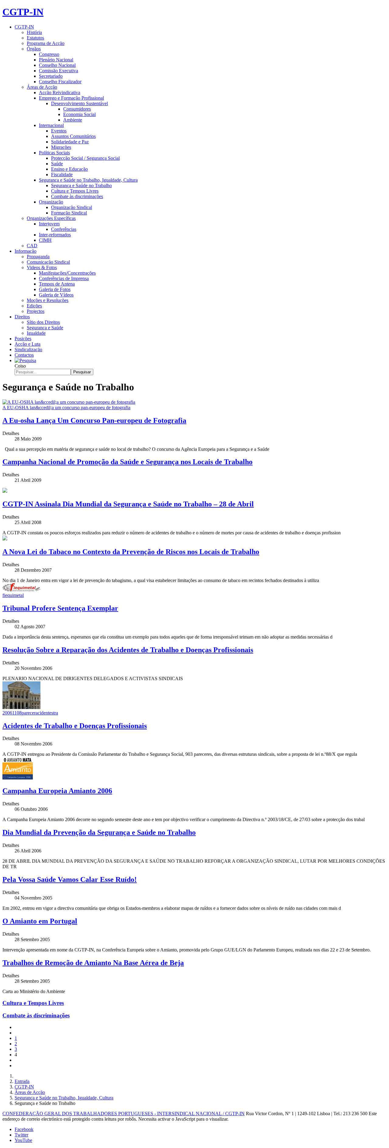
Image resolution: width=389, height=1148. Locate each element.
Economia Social (79, 114)
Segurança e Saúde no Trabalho (81, 185)
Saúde (57, 163)
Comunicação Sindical (48, 262)
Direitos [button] (22, 316)
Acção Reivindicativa (59, 92)
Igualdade (36, 333)
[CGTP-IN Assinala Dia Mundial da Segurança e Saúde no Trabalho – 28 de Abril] (4, 491)
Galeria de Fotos (55, 289)
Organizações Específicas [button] (51, 218)
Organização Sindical (71, 207)
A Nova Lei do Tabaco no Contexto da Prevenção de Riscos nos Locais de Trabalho (130, 552)
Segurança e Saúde (45, 327)
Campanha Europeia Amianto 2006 (57, 791)
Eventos (59, 130)
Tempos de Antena (57, 283)
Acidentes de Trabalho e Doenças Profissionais (74, 726)
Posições (23, 338)
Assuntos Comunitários (73, 136)
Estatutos (35, 37)
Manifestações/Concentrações (67, 273)
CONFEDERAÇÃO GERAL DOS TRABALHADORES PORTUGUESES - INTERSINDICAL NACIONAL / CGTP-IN (123, 1113)
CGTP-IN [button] (24, 26)
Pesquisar (82, 372)
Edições (34, 305)
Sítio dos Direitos (43, 322)
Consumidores (77, 108)
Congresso (49, 54)
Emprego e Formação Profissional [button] (71, 98)
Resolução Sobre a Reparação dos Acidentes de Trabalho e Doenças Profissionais (127, 650)
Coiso (20, 365)
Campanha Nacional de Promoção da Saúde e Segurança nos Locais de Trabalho (127, 462)
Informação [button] (25, 251)
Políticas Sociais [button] (54, 152)
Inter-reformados (55, 234)
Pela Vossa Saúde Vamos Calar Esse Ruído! (69, 879)
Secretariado (51, 76)
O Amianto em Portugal (39, 921)
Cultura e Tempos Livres (74, 191)
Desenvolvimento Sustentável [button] (79, 103)
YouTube (23, 1140)
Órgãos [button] (34, 48)
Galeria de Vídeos (56, 294)
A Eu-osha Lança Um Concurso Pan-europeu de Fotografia (94, 420)
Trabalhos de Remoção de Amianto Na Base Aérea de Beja (93, 963)
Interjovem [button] (49, 223)
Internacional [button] (51, 125)
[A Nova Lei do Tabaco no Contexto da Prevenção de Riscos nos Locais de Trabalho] (4, 538)
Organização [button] (51, 201)
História (34, 32)
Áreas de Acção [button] (42, 87)
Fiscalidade (62, 174)
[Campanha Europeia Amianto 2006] (17, 777)
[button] (25, 360)
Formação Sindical (69, 212)
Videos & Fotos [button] (42, 267)
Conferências (63, 229)
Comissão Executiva (58, 70)
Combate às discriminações (77, 196)
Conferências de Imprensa (64, 278)
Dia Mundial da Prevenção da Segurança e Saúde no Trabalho (99, 832)
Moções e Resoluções (47, 300)
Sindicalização (28, 349)
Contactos (24, 355)
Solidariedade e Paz (70, 141)
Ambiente (72, 119)
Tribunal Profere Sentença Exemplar (60, 608)
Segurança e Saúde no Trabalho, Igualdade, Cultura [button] (88, 180)
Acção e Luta (27, 344)
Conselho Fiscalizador (60, 81)
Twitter (21, 1134)
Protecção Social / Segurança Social (85, 158)
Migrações (61, 147)
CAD (32, 245)
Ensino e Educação (69, 169)
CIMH (45, 240)
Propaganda (38, 256)
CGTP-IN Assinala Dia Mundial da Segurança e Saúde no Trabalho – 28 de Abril (128, 504)
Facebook (24, 1129)
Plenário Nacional (56, 59)
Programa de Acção (45, 43)
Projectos (35, 311)
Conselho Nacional (57, 65)
